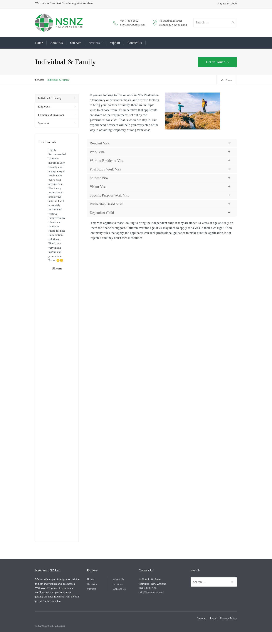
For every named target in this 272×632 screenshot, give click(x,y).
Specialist (43, 123)
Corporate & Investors (51, 114)
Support (115, 43)
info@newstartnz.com (132, 24)
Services (94, 43)
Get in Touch (215, 62)
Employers (44, 106)
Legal (213, 618)
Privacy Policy (228, 618)
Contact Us (134, 43)
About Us (56, 43)
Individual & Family (50, 98)
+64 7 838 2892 (129, 20)
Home (39, 43)
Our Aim (75, 43)
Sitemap (201, 618)
